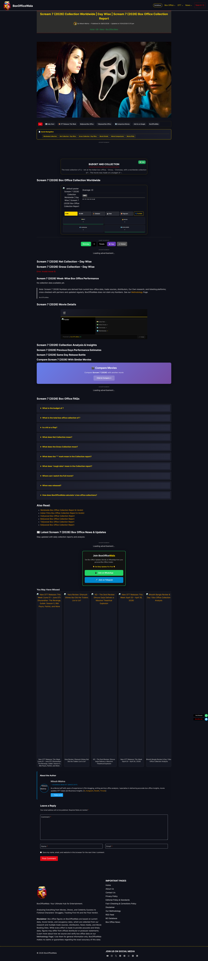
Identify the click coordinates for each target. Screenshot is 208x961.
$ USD (81, 213)
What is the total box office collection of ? (61, 418)
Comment (46, 817)
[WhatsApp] (128, 956)
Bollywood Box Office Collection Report (57, 519)
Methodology (137, 292)
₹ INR (66, 213)
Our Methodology (113, 911)
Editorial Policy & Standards (118, 900)
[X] (116, 956)
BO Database (111, 918)
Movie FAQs (130, 136)
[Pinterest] (124, 956)
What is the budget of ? (53, 408)
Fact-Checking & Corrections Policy (121, 904)
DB (97, 29)
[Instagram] (112, 956)
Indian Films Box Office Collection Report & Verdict (62, 513)
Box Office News (112, 29)
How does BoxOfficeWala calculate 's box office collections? (69, 495)
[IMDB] (133, 956)
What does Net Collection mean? (57, 437)
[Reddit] (120, 956)
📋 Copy (142, 162)
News (102, 29)
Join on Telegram (104, 580)
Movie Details (104, 136)
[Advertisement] (104, 149)
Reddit (96, 791)
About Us (110, 889)
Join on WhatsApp (104, 573)
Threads (101, 244)
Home (92, 29)
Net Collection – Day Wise (68, 136)
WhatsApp (86, 244)
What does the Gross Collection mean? (60, 447)
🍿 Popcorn (124, 213)
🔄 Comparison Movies (122, 124)
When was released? (51, 485)
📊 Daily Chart (49, 124)
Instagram (89, 791)
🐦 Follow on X (57, 795)
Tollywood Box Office (104, 124)
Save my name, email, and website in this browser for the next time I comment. (74, 852)
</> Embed (122, 244)
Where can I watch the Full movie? (57, 476)
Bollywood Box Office (87, 124)
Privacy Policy (112, 896)
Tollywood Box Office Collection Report (57, 522)
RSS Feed (110, 915)
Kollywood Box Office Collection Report (57, 525)
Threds (103, 791)
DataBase (157, 5)
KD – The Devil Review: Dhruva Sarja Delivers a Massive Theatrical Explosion (104, 761)
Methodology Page (45, 937)
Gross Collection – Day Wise (88, 136)
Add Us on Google (139, 124)
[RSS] (137, 956)
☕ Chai (109, 213)
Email (109, 846)
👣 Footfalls (138, 213)
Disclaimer (110, 907)
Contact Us (110, 892)
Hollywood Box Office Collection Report (57, 516)
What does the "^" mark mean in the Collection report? (67, 456)
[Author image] (75, 23)
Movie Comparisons (117, 136)
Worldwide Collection (50, 136)
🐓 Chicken (96, 213)
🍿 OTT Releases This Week (67, 124)
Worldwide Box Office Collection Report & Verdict (61, 510)
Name (44, 846)
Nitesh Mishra (84, 23)
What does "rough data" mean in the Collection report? (67, 466)
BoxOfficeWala (153, 124)
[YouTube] (107, 956)
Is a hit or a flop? (49, 427)
